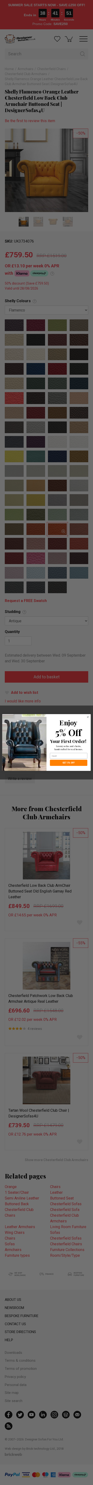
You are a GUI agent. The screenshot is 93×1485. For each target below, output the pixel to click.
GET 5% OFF (68, 762)
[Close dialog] (88, 717)
